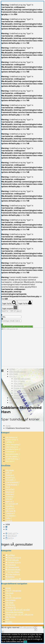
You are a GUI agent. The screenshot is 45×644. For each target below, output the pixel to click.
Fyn (8, 487)
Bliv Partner (19, 386)
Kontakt (12, 403)
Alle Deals (13, 374)
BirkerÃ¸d (10, 477)
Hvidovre (10, 496)
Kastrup (10, 501)
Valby (8, 518)
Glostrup (10, 491)
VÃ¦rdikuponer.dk (27, 627)
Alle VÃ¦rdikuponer (17, 372)
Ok (25, 641)
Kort (11, 400)
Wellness (10, 461)
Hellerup (10, 494)
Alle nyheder (19, 381)
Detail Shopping (13, 444)
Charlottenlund (12, 482)
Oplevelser (11, 451)
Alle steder (10, 470)
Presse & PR (19, 388)
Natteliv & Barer (13, 449)
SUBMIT (28, 327)
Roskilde (10, 506)
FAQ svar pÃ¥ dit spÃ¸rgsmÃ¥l (27, 391)
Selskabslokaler (13, 454)
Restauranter (12, 439)
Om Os (12, 376)
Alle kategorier (12, 437)
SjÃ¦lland (10, 511)
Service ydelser (12, 456)
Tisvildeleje (11, 515)
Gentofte (10, 489)
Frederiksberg (12, 484)
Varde (9, 520)
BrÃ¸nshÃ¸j (11, 480)
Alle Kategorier (12, 579)
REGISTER (18, 327)
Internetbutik (12, 447)
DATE (10, 538)
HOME (12, 369)
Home (8, 426)
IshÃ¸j (9, 472)
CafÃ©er (10, 442)
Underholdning (12, 459)
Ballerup (10, 475)
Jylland (9, 499)
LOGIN (8, 327)
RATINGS (12, 536)
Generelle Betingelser (23, 393)
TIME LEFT (12, 533)
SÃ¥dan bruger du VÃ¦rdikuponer (29, 395)
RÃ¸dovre (10, 508)
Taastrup (10, 513)
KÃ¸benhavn (12, 503)
